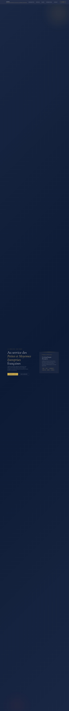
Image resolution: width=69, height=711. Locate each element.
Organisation (31, 2)
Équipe (43, 2)
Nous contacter (24, 374)
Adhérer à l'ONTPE (12, 374)
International (49, 2)
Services (38, 2)
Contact (55, 2)
